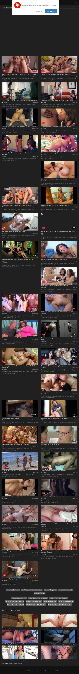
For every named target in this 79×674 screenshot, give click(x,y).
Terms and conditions (37, 671)
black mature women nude (38, 598)
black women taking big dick (36, 604)
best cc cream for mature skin (32, 590)
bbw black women (50, 601)
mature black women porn (58, 598)
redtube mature (39, 593)
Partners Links (55, 671)
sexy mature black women (15, 601)
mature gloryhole (50, 590)
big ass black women (66, 601)
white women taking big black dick (60, 604)
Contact (47, 671)
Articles (22, 671)
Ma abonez (51, 11)
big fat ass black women (15, 604)
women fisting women (33, 601)
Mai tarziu (38, 11)
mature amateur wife (65, 590)
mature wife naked (13, 590)
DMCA (28, 671)
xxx (18, 610)
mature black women (19, 598)
